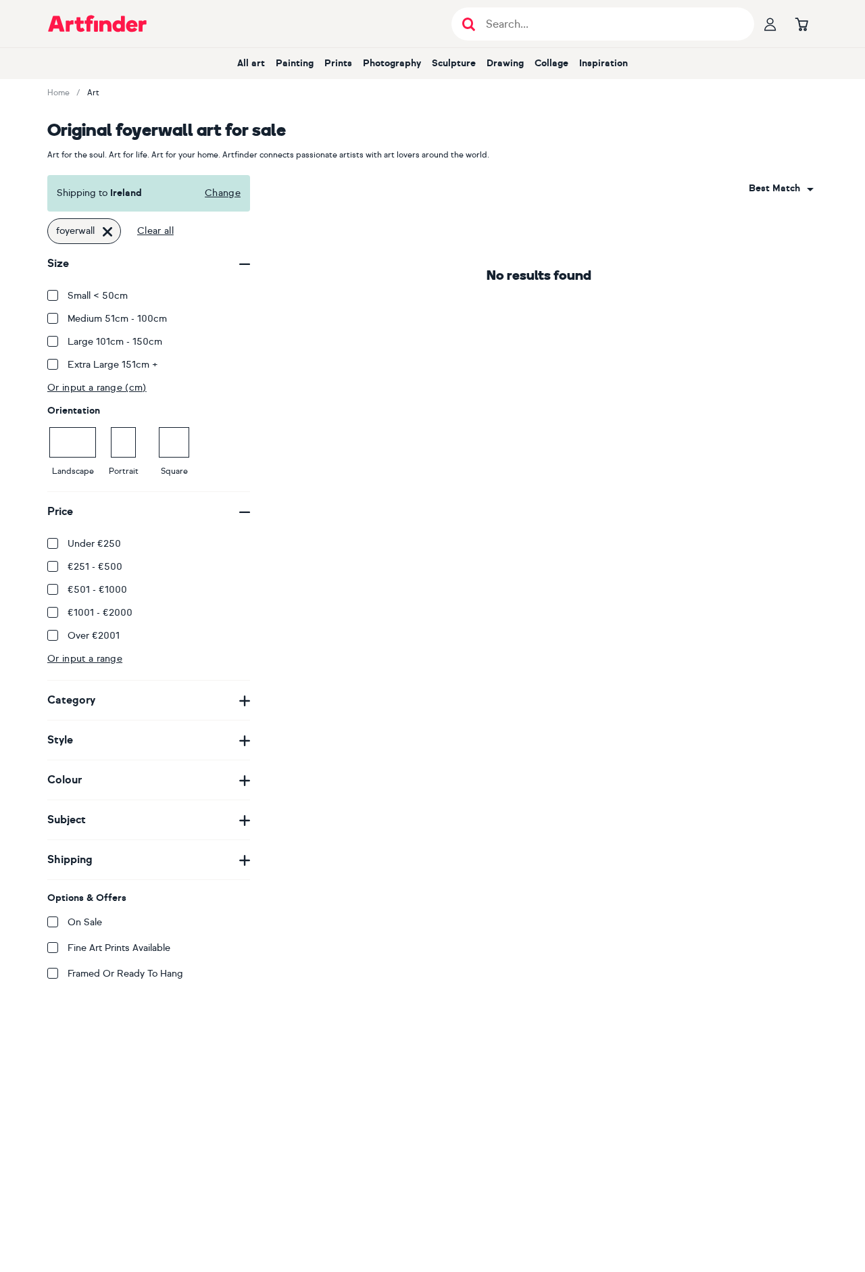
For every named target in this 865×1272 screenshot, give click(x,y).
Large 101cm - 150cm (115, 341)
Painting (295, 63)
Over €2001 (94, 635)
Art (93, 92)
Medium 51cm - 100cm (117, 318)
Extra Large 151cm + (113, 364)
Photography (392, 63)
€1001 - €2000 (100, 612)
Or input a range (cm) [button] (97, 387)
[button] (781, 188)
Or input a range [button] (84, 658)
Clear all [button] (155, 231)
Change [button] (223, 193)
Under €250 (94, 543)
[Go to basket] (801, 23)
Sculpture (454, 63)
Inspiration (603, 63)
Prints (338, 63)
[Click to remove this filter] (107, 231)
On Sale (85, 922)
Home (58, 92)
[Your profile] (770, 23)
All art (251, 63)
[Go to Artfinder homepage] (97, 24)
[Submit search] (468, 24)
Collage (551, 63)
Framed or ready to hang (125, 973)
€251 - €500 (95, 566)
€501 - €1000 (97, 589)
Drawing (505, 63)
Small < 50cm (98, 295)
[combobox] (781, 188)
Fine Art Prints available (119, 948)
